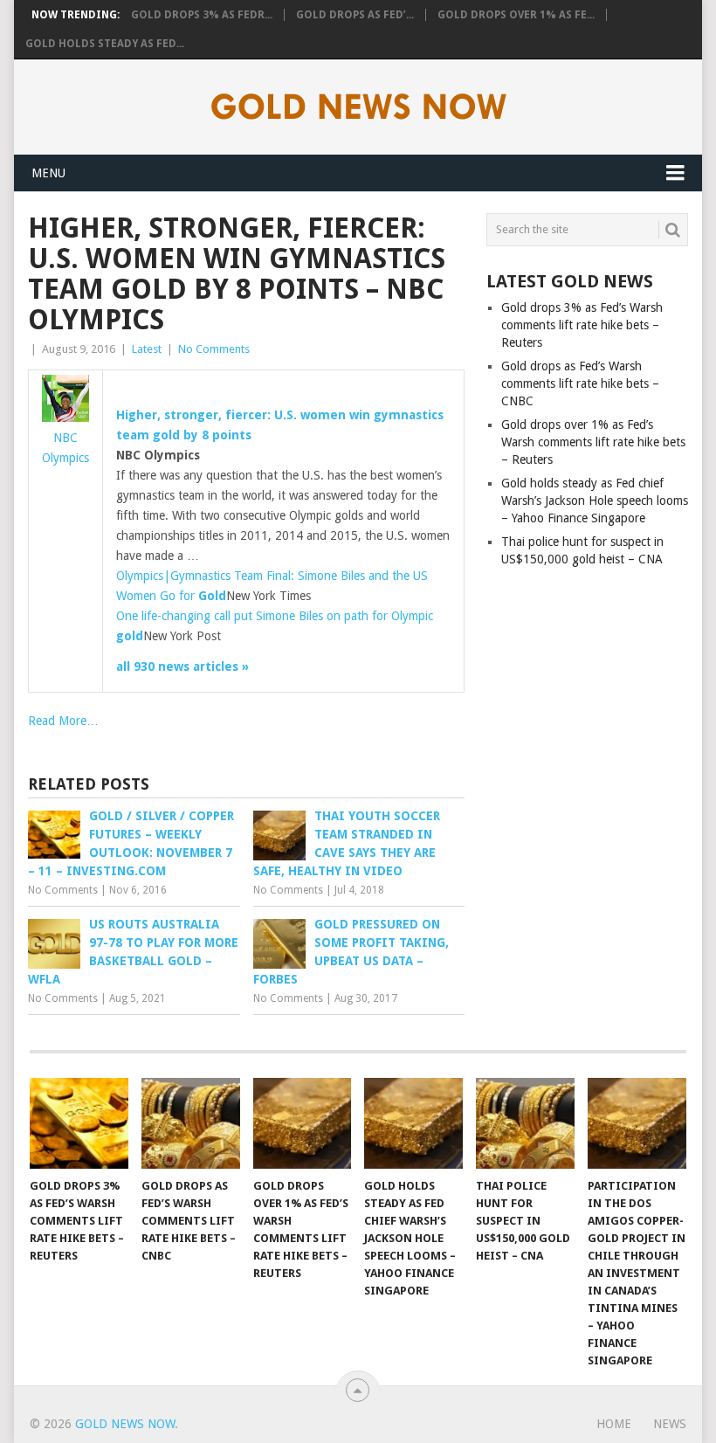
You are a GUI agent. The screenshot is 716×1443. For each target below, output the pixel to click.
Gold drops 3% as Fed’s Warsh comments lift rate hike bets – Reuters (582, 324)
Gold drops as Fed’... (355, 15)
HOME (613, 1424)
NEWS (669, 1424)
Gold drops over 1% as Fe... (516, 15)
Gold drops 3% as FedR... (201, 15)
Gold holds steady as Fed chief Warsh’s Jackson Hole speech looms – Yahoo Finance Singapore (594, 500)
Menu (48, 173)
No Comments (214, 349)
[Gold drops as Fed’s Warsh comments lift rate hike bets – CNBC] (190, 1124)
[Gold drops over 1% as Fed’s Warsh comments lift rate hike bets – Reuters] (302, 1124)
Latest (147, 349)
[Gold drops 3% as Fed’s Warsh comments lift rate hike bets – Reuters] (79, 1124)
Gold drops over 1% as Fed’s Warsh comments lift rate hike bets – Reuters (593, 442)
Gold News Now (125, 1424)
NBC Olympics (65, 448)
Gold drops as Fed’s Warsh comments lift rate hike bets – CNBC (580, 383)
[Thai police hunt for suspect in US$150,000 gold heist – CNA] (525, 1124)
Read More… (63, 721)
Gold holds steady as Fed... (104, 44)
